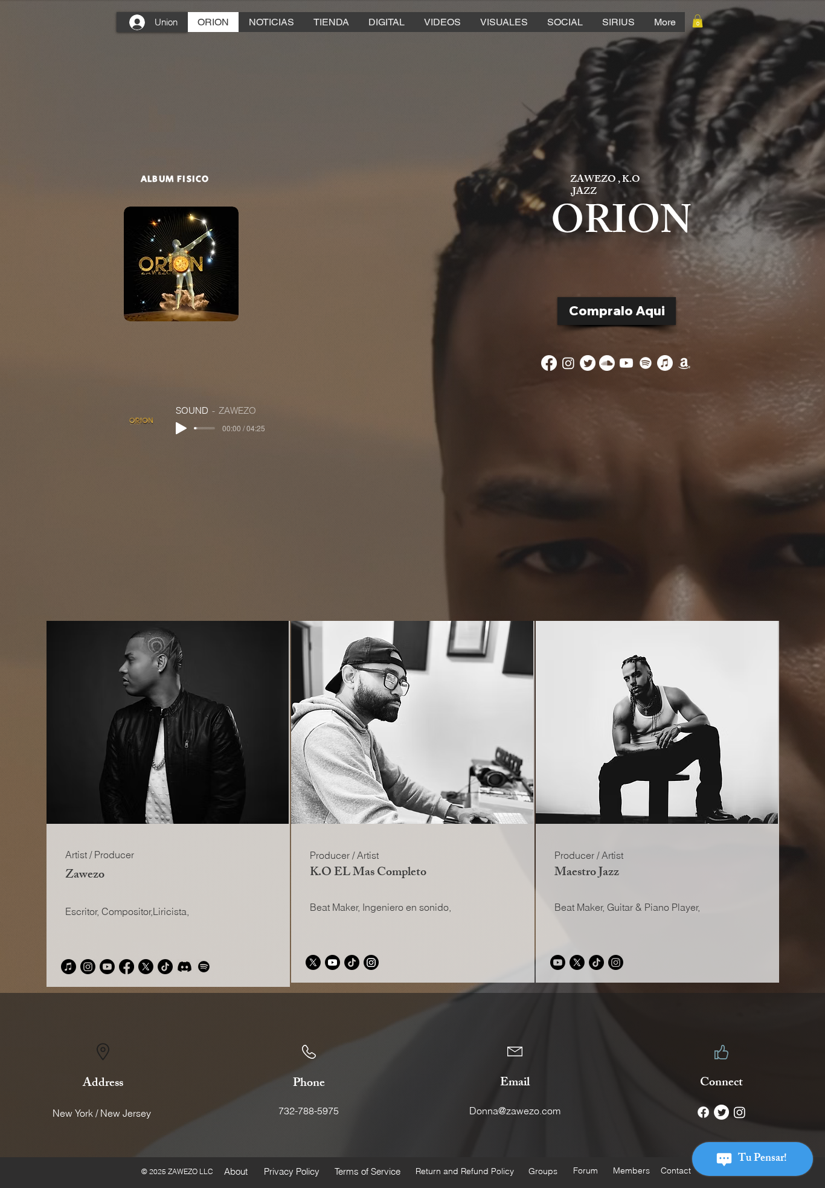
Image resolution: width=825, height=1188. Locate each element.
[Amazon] (684, 363)
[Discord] (184, 966)
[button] (697, 21)
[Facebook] (549, 363)
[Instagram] (568, 363)
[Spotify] (645, 363)
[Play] (181, 428)
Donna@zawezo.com (514, 1111)
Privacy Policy (291, 1171)
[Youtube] (626, 363)
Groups (542, 1171)
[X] (145, 966)
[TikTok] (165, 966)
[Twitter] (587, 363)
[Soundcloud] (607, 363)
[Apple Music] (665, 363)
